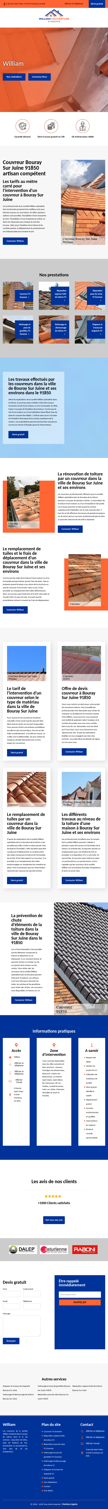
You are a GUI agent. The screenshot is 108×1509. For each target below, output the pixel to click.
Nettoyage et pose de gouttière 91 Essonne (24, 329)
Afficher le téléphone (74, 3)
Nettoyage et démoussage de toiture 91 (60, 328)
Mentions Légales (69, 1504)
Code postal (28, 1289)
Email (5, 1301)
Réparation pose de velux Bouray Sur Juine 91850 (53, 1397)
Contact (47, 1487)
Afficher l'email (18, 1081)
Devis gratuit (97, 4)
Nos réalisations (14, 77)
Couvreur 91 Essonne (25, 295)
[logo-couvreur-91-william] (54, 15)
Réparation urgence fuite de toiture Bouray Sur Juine (87, 1388)
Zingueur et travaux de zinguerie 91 (97, 328)
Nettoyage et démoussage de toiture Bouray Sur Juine (18, 1397)
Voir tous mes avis (54, 1220)
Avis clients (48, 1491)
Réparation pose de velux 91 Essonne (96, 294)
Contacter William (15, 241)
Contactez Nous (39, 77)
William (17, 1057)
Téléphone (27, 1301)
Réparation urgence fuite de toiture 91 (60, 294)
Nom (5, 1289)
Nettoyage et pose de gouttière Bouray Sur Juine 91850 (54, 1388)
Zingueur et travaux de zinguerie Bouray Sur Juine (16, 1388)
